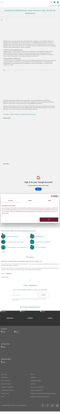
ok (49, 219)
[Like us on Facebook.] (42, 405)
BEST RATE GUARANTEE (37, 387)
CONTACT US (4, 377)
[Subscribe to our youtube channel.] (57, 405)
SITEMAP (33, 384)
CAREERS (33, 377)
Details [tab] (30, 200)
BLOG (2, 396)
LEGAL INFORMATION (36, 390)
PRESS (32, 374)
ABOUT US (4, 374)
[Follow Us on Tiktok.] (52, 405)
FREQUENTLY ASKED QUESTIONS (40, 396)
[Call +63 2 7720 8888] (52, 2)
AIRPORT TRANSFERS (7, 387)
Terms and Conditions (33, 298)
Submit (43, 295)
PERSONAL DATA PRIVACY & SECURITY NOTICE (43, 393)
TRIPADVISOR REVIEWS (7, 390)
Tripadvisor (8, 273)
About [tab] (49, 200)
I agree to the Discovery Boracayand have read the (29, 299)
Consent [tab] (10, 200)
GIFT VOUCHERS (5, 380)
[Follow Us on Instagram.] (47, 405)
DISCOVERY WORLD (36, 380)
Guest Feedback (6, 384)
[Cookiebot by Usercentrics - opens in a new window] (52, 196)
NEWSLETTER (5, 393)
